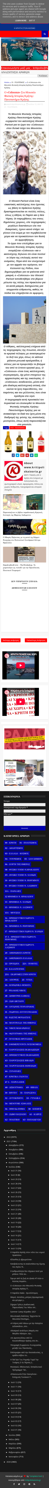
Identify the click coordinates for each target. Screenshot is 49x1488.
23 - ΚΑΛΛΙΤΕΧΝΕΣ (14, 969)
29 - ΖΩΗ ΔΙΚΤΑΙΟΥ (14, 1001)
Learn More (20, 21)
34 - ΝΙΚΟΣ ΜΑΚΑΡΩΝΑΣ (17, 1028)
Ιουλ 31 (14, 1170)
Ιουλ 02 (14, 1425)
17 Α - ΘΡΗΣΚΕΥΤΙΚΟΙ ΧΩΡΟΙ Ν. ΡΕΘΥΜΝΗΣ (20, 938)
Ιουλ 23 (14, 1205)
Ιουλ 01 (14, 1430)
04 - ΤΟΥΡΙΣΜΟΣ (13, 859)
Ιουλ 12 (14, 1382)
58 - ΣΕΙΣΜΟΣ (34, 1109)
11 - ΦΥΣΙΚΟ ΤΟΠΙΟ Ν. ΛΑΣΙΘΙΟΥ (21, 886)
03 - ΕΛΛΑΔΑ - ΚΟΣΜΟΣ (17, 853)
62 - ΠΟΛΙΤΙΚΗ (12, 1119)
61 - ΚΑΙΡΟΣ (35, 1114)
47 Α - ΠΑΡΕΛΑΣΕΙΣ (14, 1082)
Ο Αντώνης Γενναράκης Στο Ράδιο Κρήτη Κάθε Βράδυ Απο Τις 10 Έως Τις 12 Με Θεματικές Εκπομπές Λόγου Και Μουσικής (24, 753)
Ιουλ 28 (14, 1183)
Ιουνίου (12, 1435)
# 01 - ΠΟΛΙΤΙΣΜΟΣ (17, 428)
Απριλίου (13, 1443)
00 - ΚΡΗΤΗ (10, 843)
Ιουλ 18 (14, 1227)
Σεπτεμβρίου (14, 1158)
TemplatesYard (35, 1476)
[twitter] (19, 1484)
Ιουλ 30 (14, 1175)
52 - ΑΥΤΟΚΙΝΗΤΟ (14, 1098)
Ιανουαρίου (14, 1456)
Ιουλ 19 (14, 1222)
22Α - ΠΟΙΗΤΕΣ (30, 963)
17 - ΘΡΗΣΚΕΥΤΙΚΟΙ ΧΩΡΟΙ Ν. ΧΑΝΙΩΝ (24, 931)
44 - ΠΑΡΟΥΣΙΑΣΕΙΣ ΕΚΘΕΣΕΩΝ (20, 1066)
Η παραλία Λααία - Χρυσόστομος (24, 1293)
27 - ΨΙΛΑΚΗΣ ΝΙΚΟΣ (15, 990)
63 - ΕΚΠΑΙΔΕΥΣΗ (32, 1119)
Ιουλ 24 (14, 1201)
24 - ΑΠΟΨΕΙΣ (12, 980)
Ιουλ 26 (14, 1192)
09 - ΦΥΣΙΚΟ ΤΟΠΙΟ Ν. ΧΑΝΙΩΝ (20, 875)
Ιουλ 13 (14, 1248)
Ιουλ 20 (14, 1218)
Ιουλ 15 (14, 1240)
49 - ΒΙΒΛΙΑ (32, 1087)
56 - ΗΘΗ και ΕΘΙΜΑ (15, 1109)
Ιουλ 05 (14, 1412)
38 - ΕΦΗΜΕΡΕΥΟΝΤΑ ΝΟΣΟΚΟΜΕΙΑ (23, 1044)
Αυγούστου (14, 1162)
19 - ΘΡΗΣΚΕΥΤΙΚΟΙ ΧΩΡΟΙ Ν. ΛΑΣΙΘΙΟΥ (19, 946)
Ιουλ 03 (14, 1421)
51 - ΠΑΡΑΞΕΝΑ (28, 1093)
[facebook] (14, 1484)
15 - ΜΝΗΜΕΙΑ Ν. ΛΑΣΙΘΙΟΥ (19, 907)
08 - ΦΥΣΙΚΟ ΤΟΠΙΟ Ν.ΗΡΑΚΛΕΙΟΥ (22, 869)
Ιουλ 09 (14, 1395)
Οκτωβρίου (14, 1154)
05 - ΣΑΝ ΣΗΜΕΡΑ (33, 859)
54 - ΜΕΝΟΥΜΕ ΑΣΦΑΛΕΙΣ (18, 1103)
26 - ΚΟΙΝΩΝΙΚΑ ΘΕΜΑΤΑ (18, 985)
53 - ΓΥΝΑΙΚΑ (33, 1098)
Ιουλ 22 (14, 1209)
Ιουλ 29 (14, 1179)
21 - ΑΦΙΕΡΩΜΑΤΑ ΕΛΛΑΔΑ (18, 958)
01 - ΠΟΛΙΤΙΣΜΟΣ (17, 82)
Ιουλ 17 (14, 1231)
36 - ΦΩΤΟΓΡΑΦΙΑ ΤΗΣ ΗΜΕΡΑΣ (20, 1033)
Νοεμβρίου (14, 1149)
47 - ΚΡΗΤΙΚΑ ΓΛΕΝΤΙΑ (16, 1076)
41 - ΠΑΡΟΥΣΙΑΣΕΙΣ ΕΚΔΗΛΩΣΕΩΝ (22, 1049)
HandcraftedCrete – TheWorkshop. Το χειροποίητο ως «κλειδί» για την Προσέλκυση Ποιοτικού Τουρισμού (21, 568)
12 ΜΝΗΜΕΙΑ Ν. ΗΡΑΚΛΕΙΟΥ (19, 896)
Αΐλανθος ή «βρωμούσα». (21, 1259)
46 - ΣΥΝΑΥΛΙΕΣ (13, 1071)
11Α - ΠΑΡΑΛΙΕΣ (13, 891)
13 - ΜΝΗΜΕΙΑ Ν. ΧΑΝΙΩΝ (18, 902)
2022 (9, 1137)
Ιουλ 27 (14, 1188)
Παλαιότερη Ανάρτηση (36, 640)
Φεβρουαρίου (15, 1452)
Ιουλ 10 (14, 1391)
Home (6, 82)
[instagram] (24, 1484)
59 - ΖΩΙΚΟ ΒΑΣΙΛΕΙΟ (15, 1114)
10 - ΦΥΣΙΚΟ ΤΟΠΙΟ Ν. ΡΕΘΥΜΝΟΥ (22, 880)
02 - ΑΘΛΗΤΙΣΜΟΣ (14, 848)
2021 (9, 1141)
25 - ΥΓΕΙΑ (27, 980)
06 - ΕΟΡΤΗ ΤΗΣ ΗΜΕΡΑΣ (17, 864)
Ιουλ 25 (14, 1196)
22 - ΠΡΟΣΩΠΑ (12, 963)
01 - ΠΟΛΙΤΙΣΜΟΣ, (11, 107)
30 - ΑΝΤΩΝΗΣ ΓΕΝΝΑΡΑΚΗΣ (19, 1006)
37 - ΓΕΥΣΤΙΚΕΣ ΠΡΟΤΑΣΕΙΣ (18, 1039)
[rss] (34, 1484)
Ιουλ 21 (14, 1214)
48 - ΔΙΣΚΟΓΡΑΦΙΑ (14, 1087)
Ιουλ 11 (14, 1386)
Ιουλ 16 (14, 1235)
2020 (9, 1462)
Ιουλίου (12, 1167)
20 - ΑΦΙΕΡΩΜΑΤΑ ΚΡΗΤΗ (17, 953)
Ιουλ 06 (14, 1408)
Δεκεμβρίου (14, 1145)
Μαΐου (12, 1439)
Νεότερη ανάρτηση (11, 640)
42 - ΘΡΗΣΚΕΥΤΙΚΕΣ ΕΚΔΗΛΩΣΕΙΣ (22, 1055)
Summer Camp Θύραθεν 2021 (23, 1311)
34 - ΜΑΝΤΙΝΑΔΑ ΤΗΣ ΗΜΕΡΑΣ (20, 1023)
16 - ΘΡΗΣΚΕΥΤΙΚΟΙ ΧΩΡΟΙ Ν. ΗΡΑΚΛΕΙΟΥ (19, 919)
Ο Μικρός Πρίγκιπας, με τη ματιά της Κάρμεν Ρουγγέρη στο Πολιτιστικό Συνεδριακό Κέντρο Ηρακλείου (21, 540)
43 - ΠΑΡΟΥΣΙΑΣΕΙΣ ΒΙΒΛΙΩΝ (19, 1060)
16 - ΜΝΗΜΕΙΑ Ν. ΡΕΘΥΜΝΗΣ (19, 926)
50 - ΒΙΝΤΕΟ (11, 1093)
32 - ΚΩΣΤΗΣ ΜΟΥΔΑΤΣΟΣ (17, 1017)
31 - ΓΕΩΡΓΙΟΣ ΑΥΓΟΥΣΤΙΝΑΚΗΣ (21, 1012)
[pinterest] (29, 1484)
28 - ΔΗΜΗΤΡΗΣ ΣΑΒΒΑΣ (17, 996)
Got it (32, 21)
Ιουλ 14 (14, 1244)
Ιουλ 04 (14, 1417)
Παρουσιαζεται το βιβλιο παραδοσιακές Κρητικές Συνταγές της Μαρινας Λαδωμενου (22, 513)
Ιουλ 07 (14, 1404)
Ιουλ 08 (14, 1399)
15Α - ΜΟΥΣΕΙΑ (12, 912)
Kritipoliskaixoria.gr (33, 1480)
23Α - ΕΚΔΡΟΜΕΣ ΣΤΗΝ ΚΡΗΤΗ (20, 974)
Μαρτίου (13, 1448)
